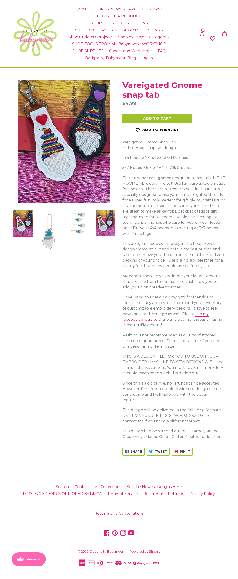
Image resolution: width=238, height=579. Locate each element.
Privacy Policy (202, 494)
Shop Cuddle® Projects (90, 37)
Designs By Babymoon (107, 551)
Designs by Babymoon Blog (110, 58)
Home (81, 9)
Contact (81, 487)
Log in (147, 58)
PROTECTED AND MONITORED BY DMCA (62, 494)
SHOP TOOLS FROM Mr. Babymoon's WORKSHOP (119, 44)
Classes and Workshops (130, 51)
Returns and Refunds (163, 494)
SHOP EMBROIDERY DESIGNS (119, 23)
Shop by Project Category (142, 37)
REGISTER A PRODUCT (119, 16)
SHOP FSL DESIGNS (141, 30)
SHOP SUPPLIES (88, 51)
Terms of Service (122, 494)
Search (62, 487)
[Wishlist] (188, 38)
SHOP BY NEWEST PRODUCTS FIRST (127, 9)
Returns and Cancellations (119, 513)
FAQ (162, 51)
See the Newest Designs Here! (154, 487)
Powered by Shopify (145, 551)
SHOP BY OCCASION (95, 30)
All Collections (108, 487)
